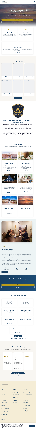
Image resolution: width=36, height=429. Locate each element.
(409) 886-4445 (17, 52)
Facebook (3, 419)
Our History (3, 391)
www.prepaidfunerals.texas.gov (28, 394)
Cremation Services (16, 395)
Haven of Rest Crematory (5, 408)
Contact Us (18, 287)
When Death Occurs (26, 405)
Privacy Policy (25, 410)
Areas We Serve (4, 402)
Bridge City (3, 405)
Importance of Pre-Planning (27, 392)
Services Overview (15, 391)
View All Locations (18, 336)
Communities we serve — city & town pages (18, 338)
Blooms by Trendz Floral (5, 414)
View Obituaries (15, 402)
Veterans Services (15, 397)
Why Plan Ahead (26, 391)
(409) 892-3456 (9, 314)
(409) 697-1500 (17, 332)
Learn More (9, 170)
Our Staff (3, 392)
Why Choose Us (4, 394)
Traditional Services (16, 394)
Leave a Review (18, 375)
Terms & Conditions (26, 411)
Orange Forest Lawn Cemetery (6, 410)
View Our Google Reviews (18, 373)
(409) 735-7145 (25, 314)
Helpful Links (25, 408)
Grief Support (25, 402)
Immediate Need (17, 19)
